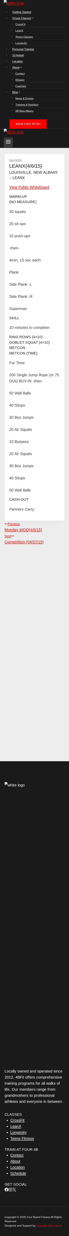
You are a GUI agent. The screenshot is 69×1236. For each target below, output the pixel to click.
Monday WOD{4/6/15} (23, 527)
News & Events (24, 98)
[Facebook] (6, 1190)
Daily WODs (15, 160)
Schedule (18, 55)
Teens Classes (24, 36)
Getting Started (21, 12)
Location (17, 61)
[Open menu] (8, 143)
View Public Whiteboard (29, 187)
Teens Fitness (22, 1138)
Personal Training (23, 49)
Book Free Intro (28, 123)
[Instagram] (10, 1190)
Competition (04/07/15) (24, 539)
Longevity (21, 43)
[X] (14, 1190)
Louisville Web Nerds (49, 1225)
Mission (20, 79)
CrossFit (20, 24)
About (15, 1161)
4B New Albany (24, 110)
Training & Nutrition (27, 104)
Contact (20, 73)
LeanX (19, 30)
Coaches (20, 86)
